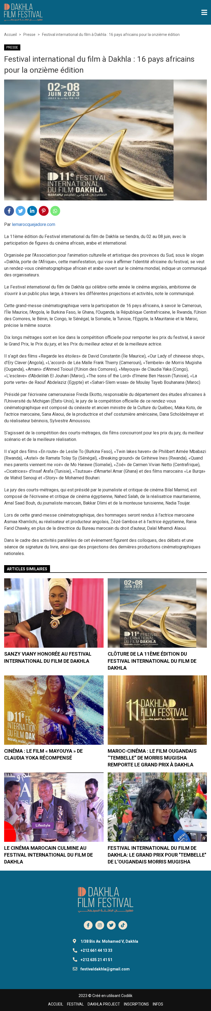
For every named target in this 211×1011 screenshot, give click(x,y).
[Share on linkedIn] (32, 211)
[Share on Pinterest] (44, 211)
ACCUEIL (55, 1004)
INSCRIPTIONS (136, 1004)
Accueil (10, 34)
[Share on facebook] (9, 211)
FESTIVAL (75, 1004)
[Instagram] (99, 925)
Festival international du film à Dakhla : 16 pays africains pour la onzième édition (111, 34)
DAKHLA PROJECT (104, 1004)
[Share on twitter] (21, 211)
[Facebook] (88, 925)
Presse (29, 34)
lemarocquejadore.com (33, 224)
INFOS (158, 1004)
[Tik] (122, 925)
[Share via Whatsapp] (55, 211)
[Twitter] (111, 925)
